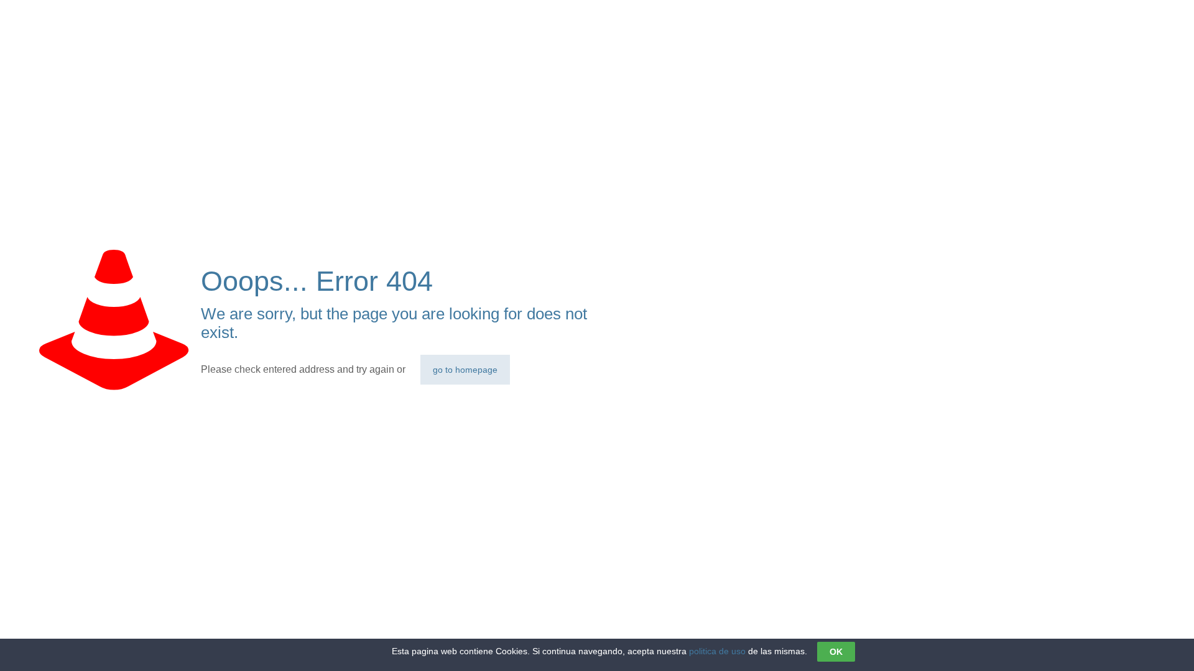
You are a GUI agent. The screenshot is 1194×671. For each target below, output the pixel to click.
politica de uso (717, 651)
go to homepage (465, 370)
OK (836, 652)
